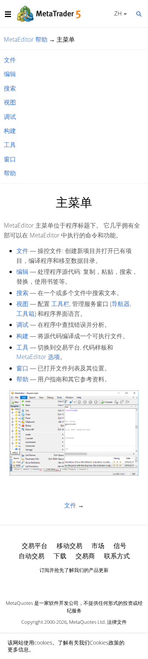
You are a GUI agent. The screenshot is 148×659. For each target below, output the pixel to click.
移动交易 (69, 545)
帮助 (10, 173)
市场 (97, 545)
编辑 (10, 74)
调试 (10, 116)
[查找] (138, 13)
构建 (10, 130)
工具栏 (60, 304)
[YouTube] (86, 583)
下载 (60, 555)
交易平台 (34, 545)
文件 (10, 60)
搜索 (10, 88)
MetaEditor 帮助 (25, 39)
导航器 (121, 304)
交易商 (85, 555)
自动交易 (31, 555)
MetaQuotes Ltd (87, 621)
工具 (10, 145)
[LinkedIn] (74, 583)
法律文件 (117, 621)
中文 (117, 13)
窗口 (10, 159)
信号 (119, 545)
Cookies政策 (104, 642)
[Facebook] (61, 583)
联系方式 (117, 555)
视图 (10, 102)
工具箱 (25, 313)
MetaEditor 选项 (38, 357)
